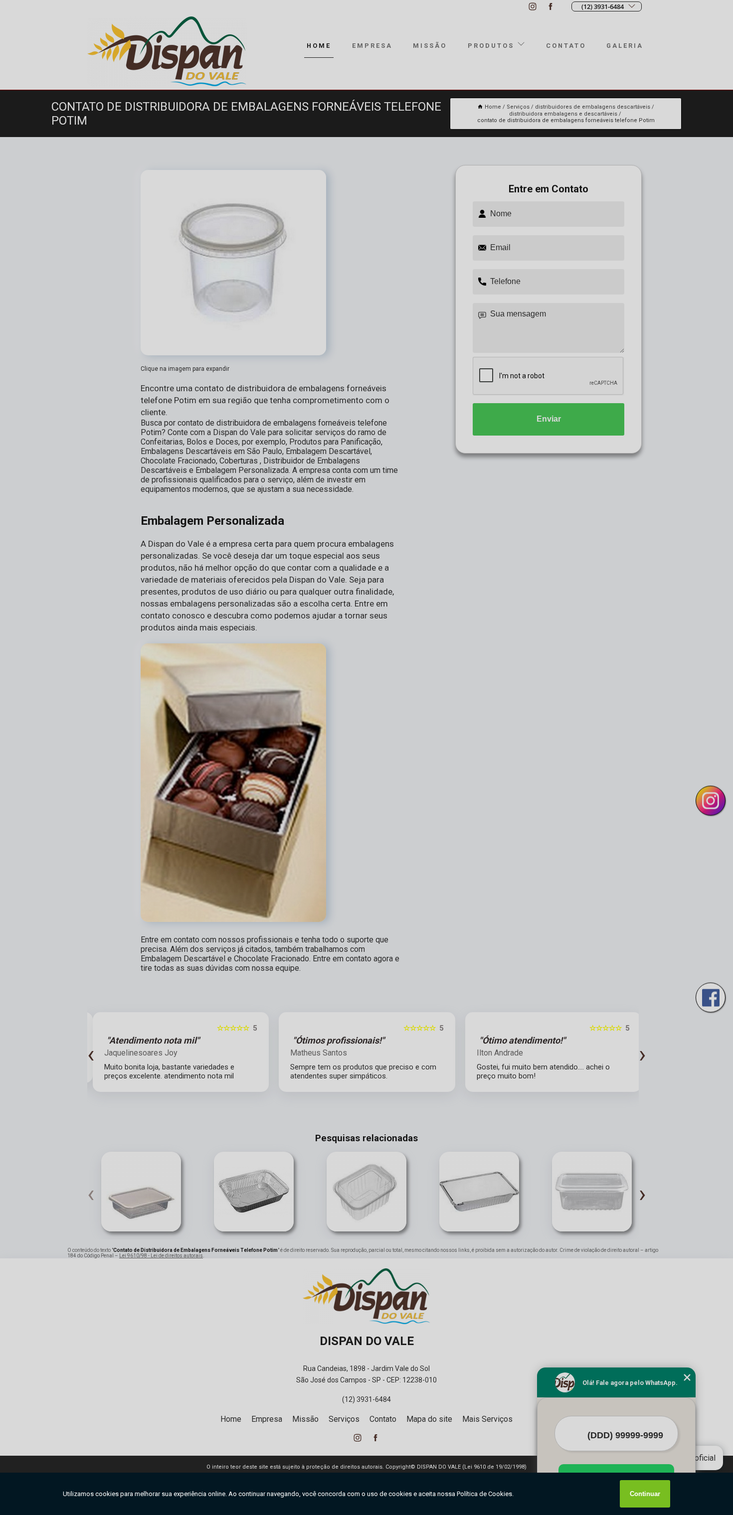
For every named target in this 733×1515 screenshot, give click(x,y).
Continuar (645, 1494)
